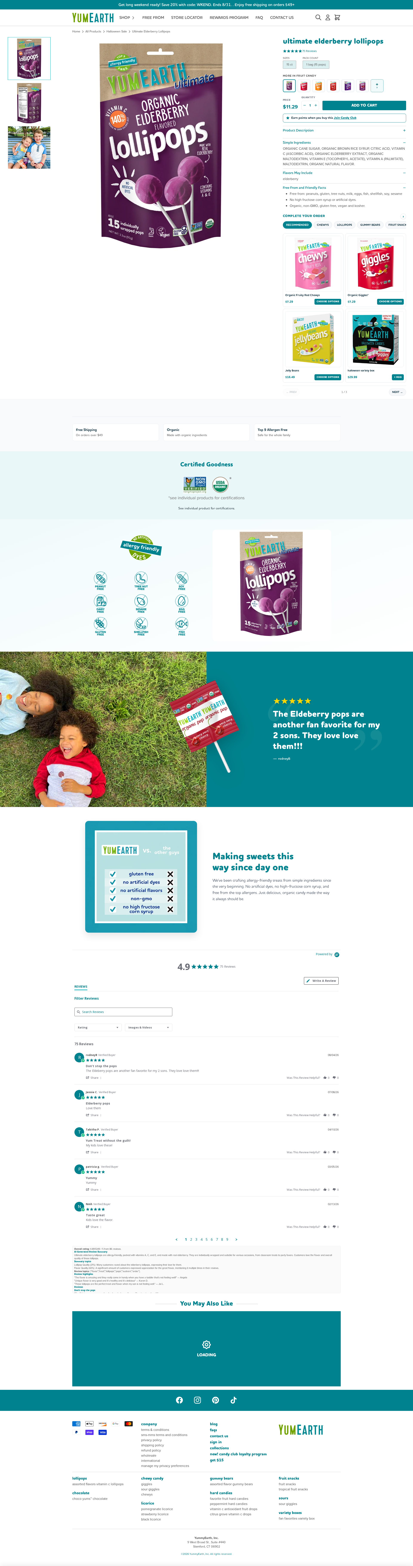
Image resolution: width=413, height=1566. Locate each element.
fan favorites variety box (297, 1518)
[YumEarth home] (310, 1430)
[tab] (80, 987)
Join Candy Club (345, 118)
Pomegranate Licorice (157, 1508)
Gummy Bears (221, 1478)
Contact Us (282, 17)
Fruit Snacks (289, 1478)
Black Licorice (151, 1519)
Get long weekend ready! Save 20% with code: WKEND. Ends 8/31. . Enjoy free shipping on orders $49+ (206, 4)
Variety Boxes (290, 1513)
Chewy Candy (152, 1478)
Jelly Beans (292, 370)
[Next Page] (237, 1240)
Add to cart (364, 105)
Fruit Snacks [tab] (398, 225)
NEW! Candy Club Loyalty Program (238, 1454)
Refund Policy (151, 1450)
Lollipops (79, 1478)
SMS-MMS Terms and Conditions (164, 1434)
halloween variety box (361, 370)
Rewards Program (229, 17)
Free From (153, 17)
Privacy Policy (151, 1440)
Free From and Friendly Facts (304, 187)
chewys (147, 1494)
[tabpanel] (206, 1146)
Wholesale (148, 1455)
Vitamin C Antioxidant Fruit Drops (233, 1508)
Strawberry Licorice (155, 1514)
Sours (283, 1498)
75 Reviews (309, 51)
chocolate (80, 1493)
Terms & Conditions (155, 1429)
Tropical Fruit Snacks (293, 1489)
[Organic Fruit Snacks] (347, 85)
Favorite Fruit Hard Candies (229, 1498)
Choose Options (328, 301)
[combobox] (98, 1027)
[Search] (318, 17)
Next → (397, 392)
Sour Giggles (150, 1489)
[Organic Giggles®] (303, 85)
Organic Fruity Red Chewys (302, 295)
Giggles (146, 1484)
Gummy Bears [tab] (370, 225)
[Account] (327, 17)
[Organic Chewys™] (318, 85)
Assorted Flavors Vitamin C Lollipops (97, 1484)
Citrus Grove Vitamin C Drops (230, 1514)
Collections (219, 1448)
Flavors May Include (297, 173)
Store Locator (187, 17)
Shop (125, 17)
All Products (93, 31)
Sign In (216, 1442)
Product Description (298, 130)
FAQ (259, 17)
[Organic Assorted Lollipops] (333, 85)
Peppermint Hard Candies (228, 1503)
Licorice (147, 1503)
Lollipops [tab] (344, 225)
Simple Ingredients (297, 142)
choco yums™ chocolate (90, 1498)
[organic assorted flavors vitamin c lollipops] (362, 85)
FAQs (213, 1430)
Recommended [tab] (297, 225)
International (150, 1460)
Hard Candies (221, 1493)
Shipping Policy (152, 1445)
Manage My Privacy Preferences (165, 1465)
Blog (213, 1424)
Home (76, 31)
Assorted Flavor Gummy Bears (231, 1484)
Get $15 (217, 1460)
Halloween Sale (116, 31)
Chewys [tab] (323, 225)
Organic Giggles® (358, 295)
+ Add (398, 377)
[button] (29, 58)
